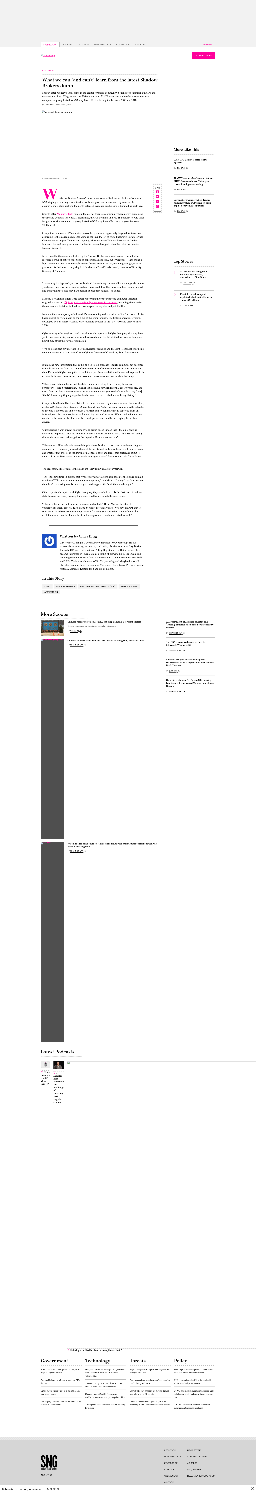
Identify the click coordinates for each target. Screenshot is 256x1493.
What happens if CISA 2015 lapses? (45, 1077)
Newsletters (194, 1450)
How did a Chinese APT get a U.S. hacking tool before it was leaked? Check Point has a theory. (190, 683)
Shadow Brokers (65, 586)
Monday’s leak (65, 214)
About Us (47, 1475)
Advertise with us (197, 1456)
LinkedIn (199, 1482)
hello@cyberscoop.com (201, 1475)
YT (208, 1482)
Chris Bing (49, 105)
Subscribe (205, 55)
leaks (47, 586)
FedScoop (83, 44)
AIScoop (67, 44)
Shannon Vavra (78, 645)
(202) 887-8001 (194, 1469)
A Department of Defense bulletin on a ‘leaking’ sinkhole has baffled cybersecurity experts (189, 624)
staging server (129, 586)
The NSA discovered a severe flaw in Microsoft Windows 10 (185, 644)
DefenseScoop (102, 44)
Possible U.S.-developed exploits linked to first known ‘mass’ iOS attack (196, 297)
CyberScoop (50, 44)
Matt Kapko (189, 283)
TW (193, 1482)
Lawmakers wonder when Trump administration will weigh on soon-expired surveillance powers (193, 202)
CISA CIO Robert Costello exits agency (190, 161)
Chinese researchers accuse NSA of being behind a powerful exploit (104, 621)
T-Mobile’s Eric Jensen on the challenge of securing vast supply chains (58, 1087)
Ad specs (192, 1463)
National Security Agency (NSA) (97, 586)
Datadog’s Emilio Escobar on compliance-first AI (96, 1350)
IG (203, 1482)
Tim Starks (182, 168)
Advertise (207, 44)
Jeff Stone (174, 671)
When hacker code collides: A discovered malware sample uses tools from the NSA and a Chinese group (112, 845)
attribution (51, 592)
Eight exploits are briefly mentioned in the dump (91, 302)
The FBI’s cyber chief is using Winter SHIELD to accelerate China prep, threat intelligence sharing (193, 181)
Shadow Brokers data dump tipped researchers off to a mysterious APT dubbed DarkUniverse (190, 662)
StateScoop (122, 44)
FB (188, 1482)
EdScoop (140, 44)
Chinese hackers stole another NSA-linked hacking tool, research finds (105, 640)
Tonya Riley (76, 631)
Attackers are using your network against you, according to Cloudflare (193, 274)
